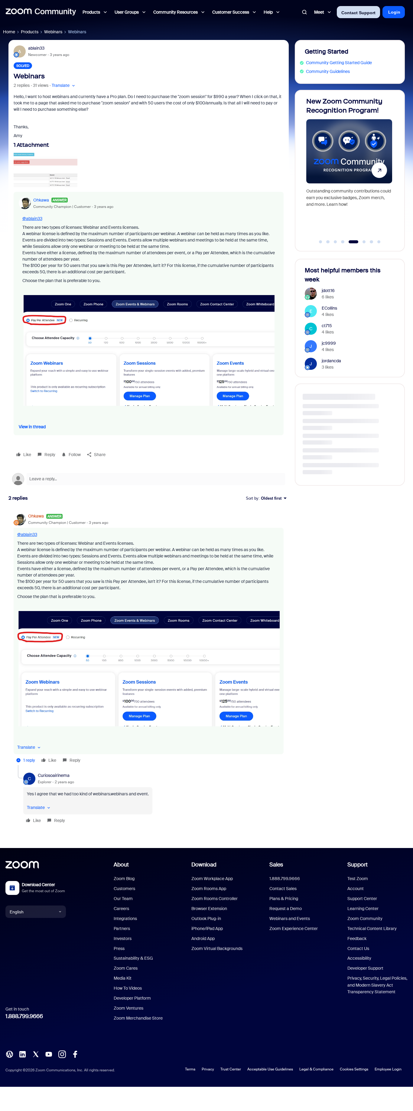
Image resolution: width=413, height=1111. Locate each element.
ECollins (329, 308)
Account (355, 888)
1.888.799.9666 (24, 1016)
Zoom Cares (126, 968)
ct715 (327, 325)
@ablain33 (32, 218)
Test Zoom (357, 878)
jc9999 (329, 343)
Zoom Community (364, 918)
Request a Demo (285, 908)
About (121, 864)
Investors (123, 938)
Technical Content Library (372, 928)
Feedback (356, 938)
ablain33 (36, 48)
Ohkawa (41, 200)
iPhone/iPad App (207, 928)
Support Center (362, 898)
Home (9, 32)
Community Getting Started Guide (339, 62)
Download (203, 864)
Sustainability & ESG (133, 958)
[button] (64, 85)
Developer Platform (132, 998)
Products (29, 32)
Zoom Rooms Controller (214, 898)
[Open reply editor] (148, 479)
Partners (122, 928)
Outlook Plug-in (206, 918)
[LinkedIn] (22, 1053)
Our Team (123, 898)
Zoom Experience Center (293, 928)
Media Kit (123, 978)
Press (119, 948)
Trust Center (230, 1069)
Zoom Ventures (128, 1008)
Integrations (125, 918)
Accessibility (359, 958)
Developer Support (365, 968)
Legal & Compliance (316, 1069)
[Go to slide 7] (371, 242)
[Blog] (9, 1053)
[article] (149, 639)
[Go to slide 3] (335, 242)
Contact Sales (283, 888)
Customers (124, 888)
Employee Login (388, 1069)
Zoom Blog (124, 878)
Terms (190, 1069)
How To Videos (128, 988)
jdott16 (328, 290)
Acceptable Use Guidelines (270, 1069)
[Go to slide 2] (328, 242)
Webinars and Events (289, 918)
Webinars (53, 32)
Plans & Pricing (283, 898)
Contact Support (358, 12)
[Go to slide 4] (343, 242)
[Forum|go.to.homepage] (40, 12)
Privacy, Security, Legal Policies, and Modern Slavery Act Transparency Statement (377, 984)
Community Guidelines (328, 71)
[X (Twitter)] (36, 1053)
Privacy (208, 1069)
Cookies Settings (354, 1069)
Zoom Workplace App (212, 878)
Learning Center (363, 908)
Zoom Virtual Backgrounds (216, 948)
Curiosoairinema (54, 775)
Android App (203, 938)
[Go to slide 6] (361, 242)
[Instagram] (62, 1053)
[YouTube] (49, 1053)
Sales (276, 864)
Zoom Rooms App (208, 888)
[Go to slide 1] (320, 242)
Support (357, 864)
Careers (121, 908)
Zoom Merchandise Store (138, 1018)
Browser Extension (209, 908)
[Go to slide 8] (379, 242)
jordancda (331, 360)
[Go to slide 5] (350, 242)
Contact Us (358, 948)
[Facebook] (75, 1053)
